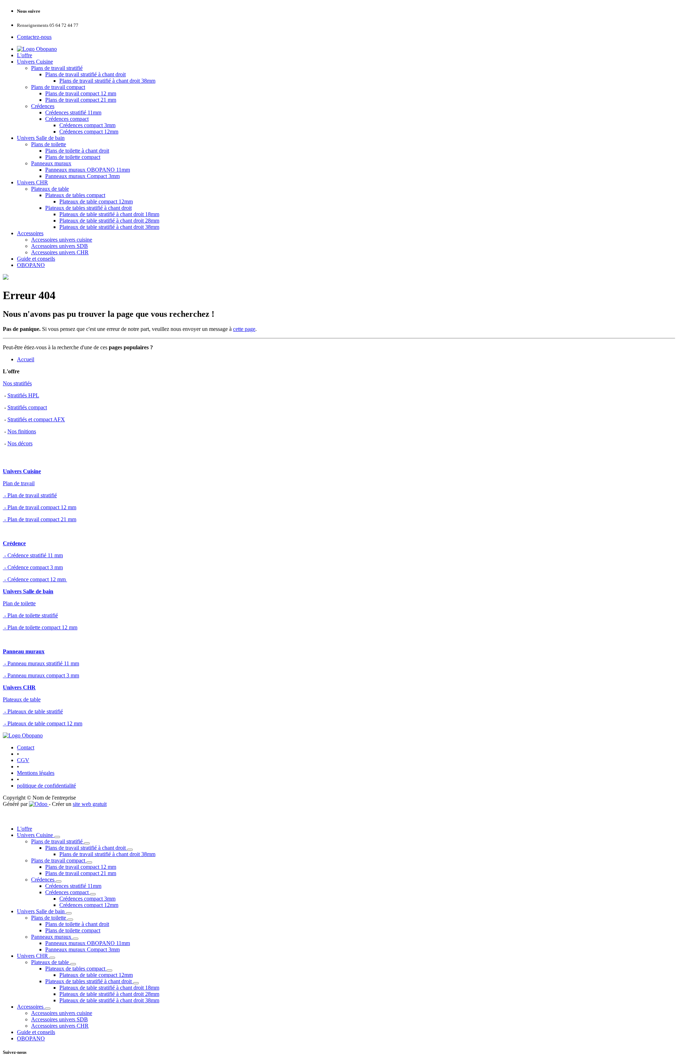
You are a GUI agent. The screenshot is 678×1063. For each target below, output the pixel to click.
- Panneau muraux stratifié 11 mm (41, 663)
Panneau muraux (23, 651)
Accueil (25, 359)
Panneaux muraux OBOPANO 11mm (87, 170)
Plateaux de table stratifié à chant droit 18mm (109, 214)
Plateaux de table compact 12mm (96, 201)
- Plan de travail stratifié (30, 495)
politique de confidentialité (46, 786)
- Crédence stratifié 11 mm (33, 555)
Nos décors (19, 443)
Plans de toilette (48, 144)
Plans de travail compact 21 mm (80, 100)
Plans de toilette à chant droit (77, 151)
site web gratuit (90, 804)
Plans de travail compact (58, 87)
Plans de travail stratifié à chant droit (85, 74)
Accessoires (30, 233)
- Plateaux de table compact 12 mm (42, 723)
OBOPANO (31, 265)
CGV (23, 760)
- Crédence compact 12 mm (35, 579)
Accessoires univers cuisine (61, 240)
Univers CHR (32, 182)
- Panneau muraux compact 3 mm (41, 675)
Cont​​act (25, 747)
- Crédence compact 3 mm (33, 567)
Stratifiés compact (27, 407)
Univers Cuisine (35, 62)
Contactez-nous (34, 37)
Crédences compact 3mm (87, 125)
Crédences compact (67, 119)
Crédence (14, 543)
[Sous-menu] (57, 837)
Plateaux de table (50, 189)
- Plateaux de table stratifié (33, 711)
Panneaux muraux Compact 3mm (82, 176)
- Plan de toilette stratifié (30, 615)
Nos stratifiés (17, 383)
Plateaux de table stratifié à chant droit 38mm (109, 227)
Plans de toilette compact (72, 157)
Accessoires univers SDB (59, 246)
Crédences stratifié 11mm (73, 112)
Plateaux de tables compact (75, 195)
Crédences (42, 106)
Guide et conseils (36, 259)
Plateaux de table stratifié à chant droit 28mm (109, 221)
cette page (244, 329)
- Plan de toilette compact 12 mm (40, 627)
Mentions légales (35, 773)
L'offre (24, 55)
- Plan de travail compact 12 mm (39, 507)
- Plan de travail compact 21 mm (39, 519)
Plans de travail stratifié (57, 68)
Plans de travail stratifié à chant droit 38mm (107, 81)
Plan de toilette (19, 603)
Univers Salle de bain (41, 138)
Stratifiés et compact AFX (36, 419)
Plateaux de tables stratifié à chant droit (88, 208)
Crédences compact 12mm (88, 132)
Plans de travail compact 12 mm (80, 93)
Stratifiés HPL (23, 395)
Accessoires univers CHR (60, 252)
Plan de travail (19, 483)
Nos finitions (21, 431)
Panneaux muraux (51, 163)
